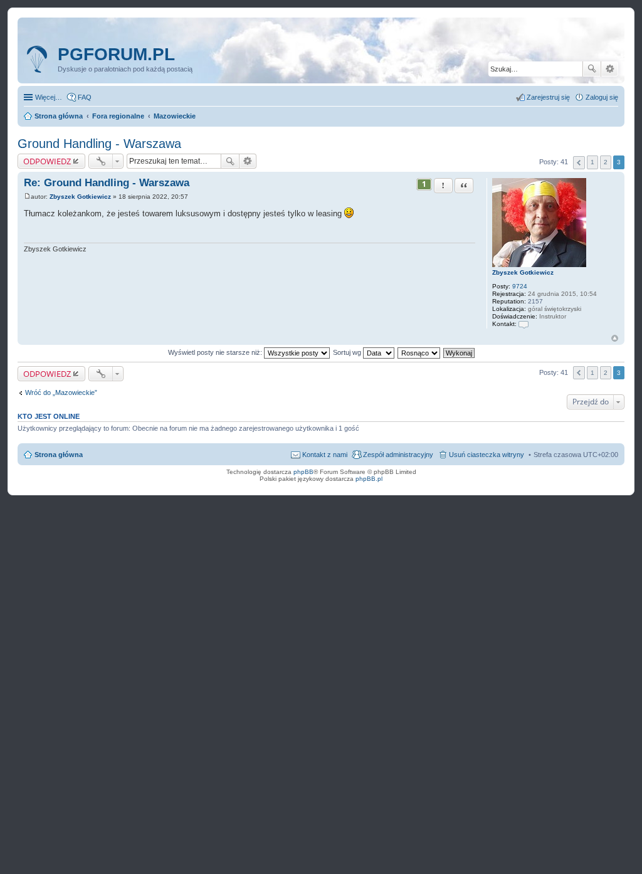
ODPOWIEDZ (47, 161)
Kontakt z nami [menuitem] (324, 454)
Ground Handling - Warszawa (99, 143)
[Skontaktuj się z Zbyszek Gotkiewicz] (523, 323)
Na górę (614, 338)
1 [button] (592, 162)
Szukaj (591, 68)
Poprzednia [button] (579, 162)
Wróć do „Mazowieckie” (61, 392)
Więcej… (48, 97)
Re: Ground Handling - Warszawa (106, 183)
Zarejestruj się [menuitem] (548, 97)
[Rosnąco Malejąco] (419, 352)
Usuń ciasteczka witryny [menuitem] (486, 454)
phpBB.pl (368, 478)
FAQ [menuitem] (85, 97)
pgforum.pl (116, 54)
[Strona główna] (39, 59)
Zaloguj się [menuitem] (602, 97)
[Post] (27, 196)
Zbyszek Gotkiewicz (523, 272)
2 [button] (606, 162)
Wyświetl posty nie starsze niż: (216, 352)
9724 (519, 286)
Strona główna (58, 454)
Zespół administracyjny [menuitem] (398, 454)
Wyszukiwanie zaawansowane (609, 68)
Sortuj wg (348, 352)
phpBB (303, 471)
